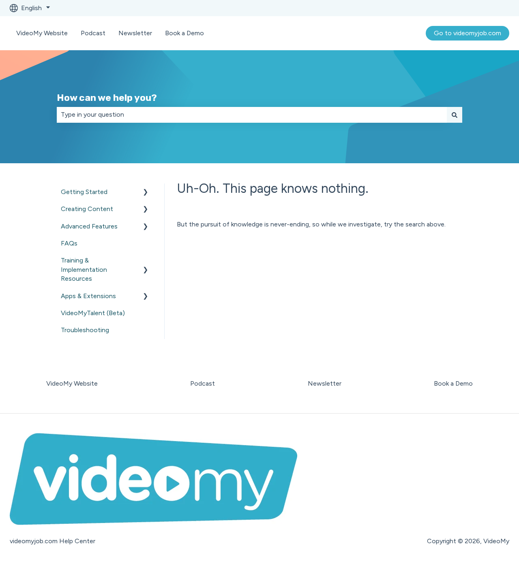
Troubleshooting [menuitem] (85, 330)
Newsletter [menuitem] (324, 383)
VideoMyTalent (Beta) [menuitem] (93, 313)
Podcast (93, 33)
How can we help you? (107, 97)
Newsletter (135, 33)
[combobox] (252, 114)
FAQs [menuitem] (69, 243)
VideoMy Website (42, 33)
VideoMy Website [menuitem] (72, 383)
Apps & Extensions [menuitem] (88, 296)
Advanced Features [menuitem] (89, 226)
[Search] (454, 114)
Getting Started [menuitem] (84, 192)
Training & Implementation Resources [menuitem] (84, 269)
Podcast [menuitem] (202, 383)
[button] (145, 192)
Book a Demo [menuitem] (453, 383)
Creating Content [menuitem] (87, 209)
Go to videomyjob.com (467, 33)
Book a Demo (184, 33)
